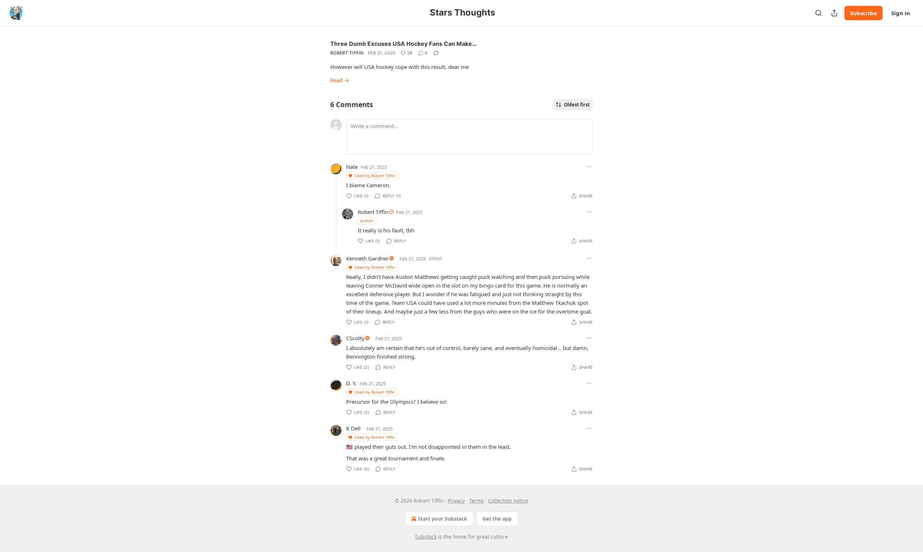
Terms (476, 500)
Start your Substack (442, 518)
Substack (426, 536)
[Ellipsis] (589, 166)
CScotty (355, 338)
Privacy (456, 500)
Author (367, 220)
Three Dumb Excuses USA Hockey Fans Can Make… (403, 43)
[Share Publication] (834, 13)
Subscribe (863, 13)
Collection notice (508, 500)
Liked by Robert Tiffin (374, 175)
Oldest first (577, 104)
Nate (352, 166)
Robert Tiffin (346, 53)
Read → (339, 80)
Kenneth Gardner (367, 258)
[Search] (818, 13)
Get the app (497, 518)
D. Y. (351, 383)
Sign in (900, 13)
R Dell (353, 428)
